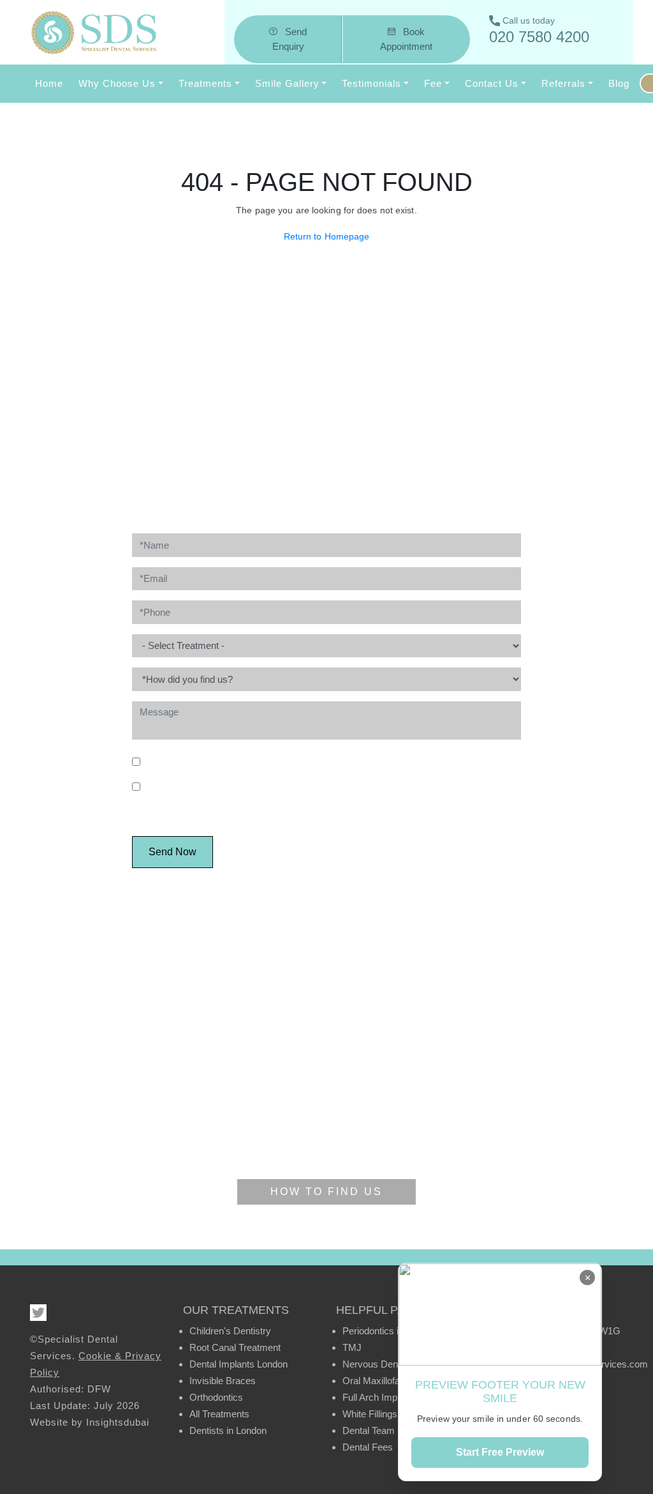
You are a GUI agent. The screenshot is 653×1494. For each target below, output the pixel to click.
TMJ (352, 1347)
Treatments (205, 83)
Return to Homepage (327, 236)
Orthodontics (216, 1397)
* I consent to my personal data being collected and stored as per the (318, 761)
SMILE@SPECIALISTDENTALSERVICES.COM (372, 466)
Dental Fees (367, 1447)
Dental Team (368, 1430)
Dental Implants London (238, 1364)
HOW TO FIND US (326, 1191)
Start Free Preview (500, 1452)
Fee (433, 83)
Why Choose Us (117, 83)
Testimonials (371, 83)
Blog (618, 83)
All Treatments (219, 1413)
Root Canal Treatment (235, 1347)
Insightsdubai (117, 1422)
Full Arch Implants (379, 1397)
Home (49, 83)
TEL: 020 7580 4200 (228, 466)
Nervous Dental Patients (393, 1364)
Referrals (563, 83)
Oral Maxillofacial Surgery (396, 1380)
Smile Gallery (287, 83)
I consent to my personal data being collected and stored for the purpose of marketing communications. (321, 793)
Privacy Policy (462, 761)
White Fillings (369, 1413)
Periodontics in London (389, 1330)
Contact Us (491, 83)
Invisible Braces (222, 1380)
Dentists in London (228, 1430)
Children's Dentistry (230, 1330)
